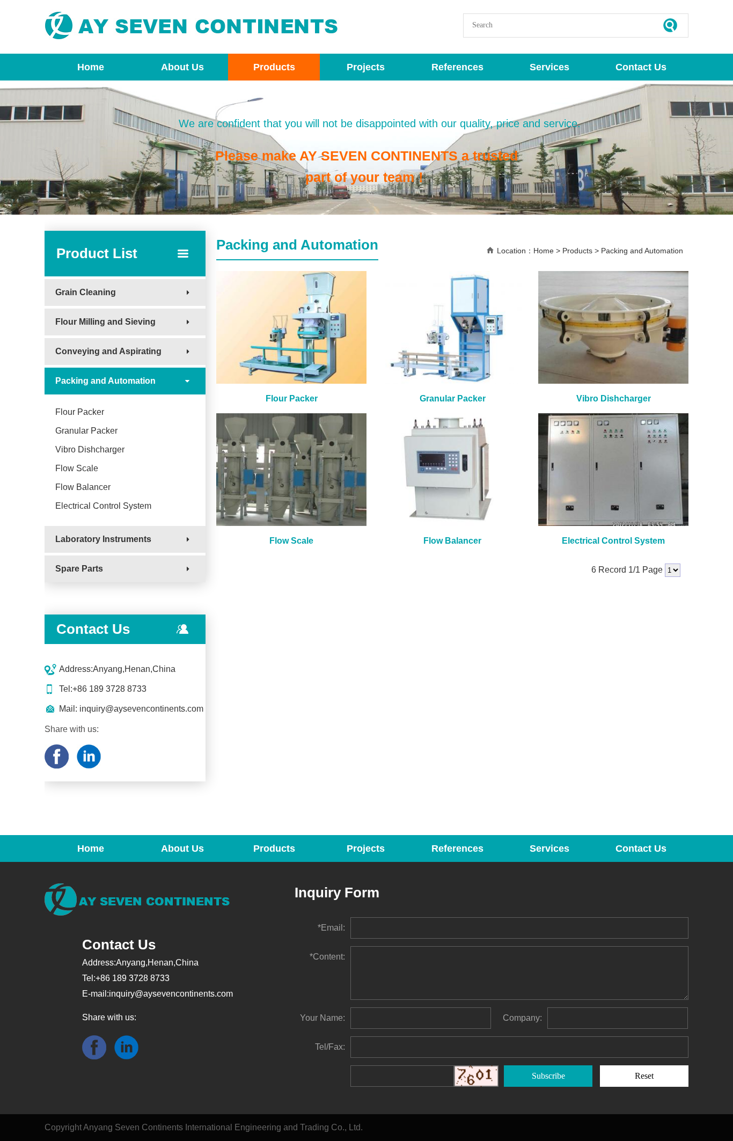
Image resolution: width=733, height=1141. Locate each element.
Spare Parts (79, 568)
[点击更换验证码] (476, 1076)
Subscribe (548, 1075)
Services (549, 67)
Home (90, 67)
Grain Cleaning (85, 292)
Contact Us (640, 67)
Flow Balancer (83, 487)
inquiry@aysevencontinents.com (140, 708)
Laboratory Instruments (103, 539)
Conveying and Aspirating (108, 351)
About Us (182, 67)
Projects (366, 67)
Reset (644, 1075)
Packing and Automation (105, 380)
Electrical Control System (103, 505)
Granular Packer (86, 430)
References (457, 67)
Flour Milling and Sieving (105, 321)
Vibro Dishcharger (89, 449)
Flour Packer (79, 411)
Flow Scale (76, 468)
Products (274, 67)
